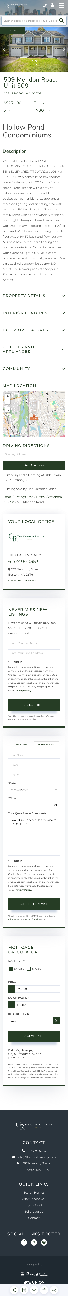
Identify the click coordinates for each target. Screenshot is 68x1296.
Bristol (41, 497)
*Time (12, 798)
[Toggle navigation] (61, 5)
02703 (9, 502)
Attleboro (55, 497)
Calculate (34, 1036)
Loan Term (16, 960)
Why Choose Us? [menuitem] (34, 1199)
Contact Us (14, 580)
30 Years (19, 968)
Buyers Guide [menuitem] (34, 1205)
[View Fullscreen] (7, 409)
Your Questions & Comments (27, 813)
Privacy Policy (23, 690)
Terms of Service (32, 919)
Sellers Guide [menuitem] (34, 1211)
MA (31, 497)
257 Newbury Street (37, 1167)
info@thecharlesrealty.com (37, 1157)
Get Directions (34, 465)
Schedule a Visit (46, 744)
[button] (62, 21)
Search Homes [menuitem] (34, 1192)
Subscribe (34, 705)
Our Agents (29, 580)
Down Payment (19, 997)
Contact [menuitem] (34, 1218)
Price (12, 981)
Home (7, 497)
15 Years (36, 968)
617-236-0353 (45, 5)
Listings (20, 497)
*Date (12, 783)
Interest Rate (18, 1013)
